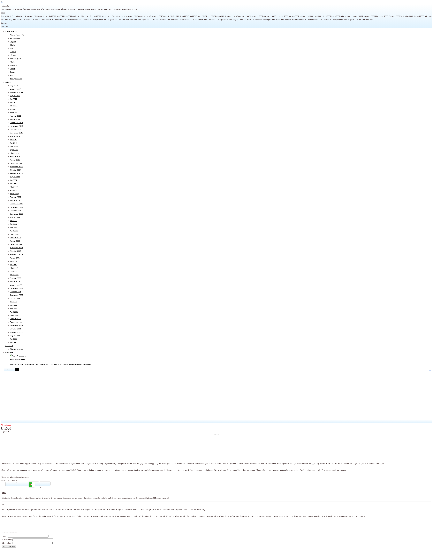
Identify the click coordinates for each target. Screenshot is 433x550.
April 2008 (21, 19)
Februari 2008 (40, 19)
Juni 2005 (369, 19)
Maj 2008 (12, 19)
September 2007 (100, 19)
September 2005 (340, 19)
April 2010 (202, 16)
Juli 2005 (362, 19)
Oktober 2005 (328, 19)
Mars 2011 (85, 16)
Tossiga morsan (129, 9)
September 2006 (226, 19)
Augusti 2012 (6, 16)
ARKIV (8, 82)
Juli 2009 (302, 16)
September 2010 (156, 16)
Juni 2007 (130, 19)
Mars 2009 (335, 16)
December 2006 (187, 19)
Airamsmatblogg (16, 349)
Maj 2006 (263, 19)
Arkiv (3, 13)
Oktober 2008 (394, 16)
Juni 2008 (4, 19)
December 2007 (62, 19)
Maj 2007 (138, 19)
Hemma (56, 9)
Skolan (112, 9)
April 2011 (76, 16)
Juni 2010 (185, 16)
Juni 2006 (255, 19)
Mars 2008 (29, 19)
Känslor (65, 9)
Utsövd (6, 428)
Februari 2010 (220, 16)
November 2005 (315, 19)
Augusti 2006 (238, 19)
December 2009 (243, 16)
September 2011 (31, 16)
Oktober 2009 (269, 16)
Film (50, 9)
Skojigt (104, 9)
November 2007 (75, 19)
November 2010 (131, 16)
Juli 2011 (52, 16)
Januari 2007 (176, 19)
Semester (95, 9)
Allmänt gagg (25, 9)
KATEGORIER (11, 31)
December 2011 (18, 16)
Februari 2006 (290, 19)
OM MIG (9, 352)
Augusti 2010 (168, 16)
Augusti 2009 (294, 16)
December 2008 (368, 16)
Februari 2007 (165, 19)
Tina (4, 492)
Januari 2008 (51, 19)
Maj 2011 (68, 16)
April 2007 (146, 19)
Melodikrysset (77, 9)
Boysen (36, 9)
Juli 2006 (247, 19)
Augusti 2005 (353, 19)
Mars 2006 (280, 19)
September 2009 (281, 16)
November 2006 (201, 19)
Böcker (44, 9)
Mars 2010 (210, 16)
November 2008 (381, 16)
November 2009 (256, 16)
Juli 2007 (122, 19)
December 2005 (302, 19)
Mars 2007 (155, 19)
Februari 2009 (345, 16)
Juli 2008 (428, 16)
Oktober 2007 (88, 19)
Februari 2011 (95, 16)
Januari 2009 (357, 16)
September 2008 (406, 16)
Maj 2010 (193, 16)
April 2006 (271, 19)
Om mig (4, 23)
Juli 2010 (177, 16)
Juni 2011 (60, 16)
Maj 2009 (318, 16)
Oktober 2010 (144, 16)
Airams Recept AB (9, 9)
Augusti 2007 (113, 19)
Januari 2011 (106, 16)
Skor (118, 9)
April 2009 (327, 16)
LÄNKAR (9, 346)
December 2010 (118, 16)
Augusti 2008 (419, 16)
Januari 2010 (232, 16)
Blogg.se (4, 26)
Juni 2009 (310, 16)
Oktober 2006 (213, 19)
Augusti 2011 (43, 16)
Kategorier (5, 6)
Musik (87, 9)
